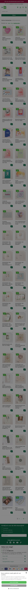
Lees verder (24, 579)
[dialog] (14, 582)
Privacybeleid (13, 590)
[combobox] (26, 572)
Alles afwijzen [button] (14, 585)
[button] (14, 588)
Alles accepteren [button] (14, 582)
